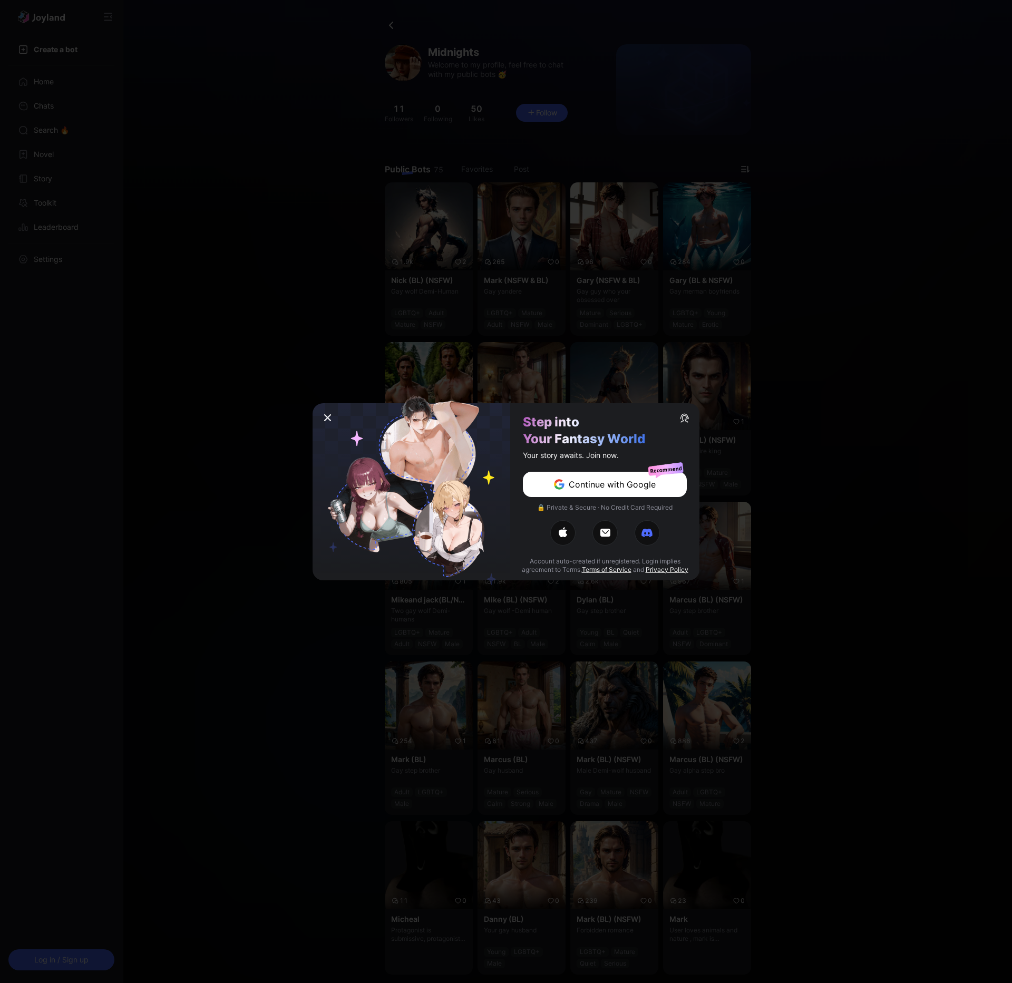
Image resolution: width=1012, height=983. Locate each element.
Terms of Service (606, 569)
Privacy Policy (667, 569)
